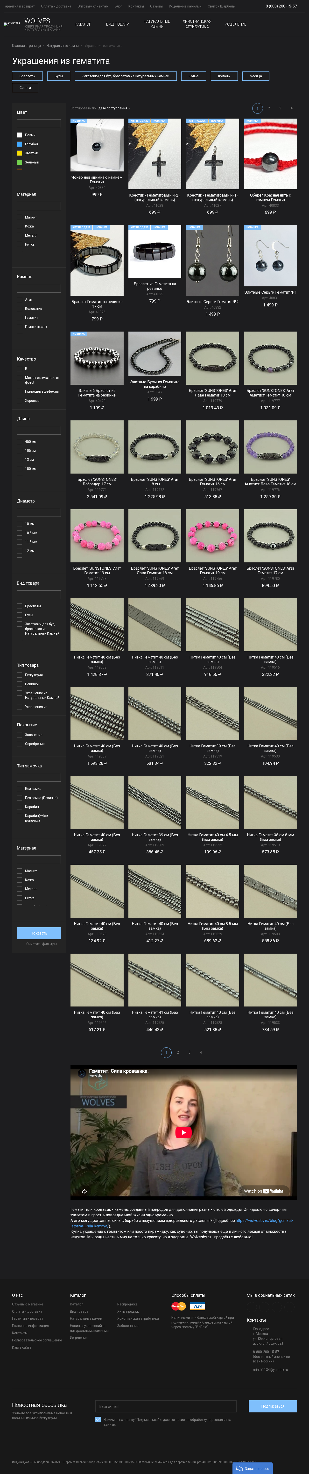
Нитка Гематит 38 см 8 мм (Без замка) (270, 837)
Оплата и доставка (56, 6)
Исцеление (235, 24)
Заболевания (128, 1326)
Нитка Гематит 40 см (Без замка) (97, 659)
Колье (194, 76)
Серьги (25, 88)
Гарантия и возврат (19, 6)
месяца (256, 76)
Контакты (136, 6)
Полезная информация (30, 1326)
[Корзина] (301, 24)
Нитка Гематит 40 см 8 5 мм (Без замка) (213, 926)
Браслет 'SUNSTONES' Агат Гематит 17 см (270, 570)
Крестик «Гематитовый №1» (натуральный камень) (212, 197)
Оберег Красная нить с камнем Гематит (270, 197)
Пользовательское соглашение (37, 1340)
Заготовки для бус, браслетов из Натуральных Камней (125, 76)
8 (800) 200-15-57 (281, 6)
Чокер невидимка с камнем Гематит (96, 179)
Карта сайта (21, 1347)
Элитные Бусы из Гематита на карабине (154, 384)
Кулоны (224, 76)
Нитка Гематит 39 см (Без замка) (213, 748)
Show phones (299, 6)
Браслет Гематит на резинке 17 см (97, 304)
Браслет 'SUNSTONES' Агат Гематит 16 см (213, 481)
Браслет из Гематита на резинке (155, 286)
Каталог (83, 24)
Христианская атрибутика (197, 24)
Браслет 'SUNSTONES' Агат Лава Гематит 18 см (213, 392)
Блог (118, 6)
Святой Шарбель (221, 6)
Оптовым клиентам (92, 6)
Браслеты (27, 76)
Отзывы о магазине (27, 1304)
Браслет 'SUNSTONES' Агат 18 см (155, 481)
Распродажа (127, 1304)
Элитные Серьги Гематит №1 (270, 292)
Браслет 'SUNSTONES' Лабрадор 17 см (97, 481)
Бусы (59, 76)
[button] (252, 1468)
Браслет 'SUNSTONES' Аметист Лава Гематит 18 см (270, 481)
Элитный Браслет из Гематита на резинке (97, 392)
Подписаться (272, 1406)
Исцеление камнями (185, 6)
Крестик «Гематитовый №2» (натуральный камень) (154, 197)
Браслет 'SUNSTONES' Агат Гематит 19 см (97, 570)
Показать (38, 933)
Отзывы (156, 6)
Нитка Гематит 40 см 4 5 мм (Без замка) (213, 837)
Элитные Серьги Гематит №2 (212, 301)
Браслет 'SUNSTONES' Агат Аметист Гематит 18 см (270, 392)
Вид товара (117, 24)
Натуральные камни (157, 24)
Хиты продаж (128, 1311)
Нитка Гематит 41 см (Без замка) (155, 1014)
